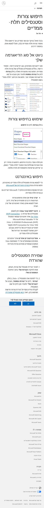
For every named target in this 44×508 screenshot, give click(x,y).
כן (28, 303)
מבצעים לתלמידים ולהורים (34, 382)
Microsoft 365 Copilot (35, 418)
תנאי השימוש (18, 500)
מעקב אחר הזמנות (36, 349)
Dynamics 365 (37, 407)
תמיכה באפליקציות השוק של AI (32, 440)
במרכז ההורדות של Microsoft (17, 185)
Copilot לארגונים (36, 315)
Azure (39, 404)
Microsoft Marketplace (34, 448)
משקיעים (38, 481)
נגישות (26, 504)
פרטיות (26, 500)
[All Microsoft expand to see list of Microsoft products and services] (41, 3)
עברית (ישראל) (34, 488)
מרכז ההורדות (37, 341)
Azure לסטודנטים (36, 385)
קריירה (39, 470)
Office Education (36, 374)
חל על (38, 33)
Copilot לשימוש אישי (35, 319)
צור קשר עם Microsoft (35, 500)
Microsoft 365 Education (34, 370)
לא (15, 303)
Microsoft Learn (36, 437)
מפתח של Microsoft (35, 433)
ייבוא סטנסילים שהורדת (15, 292)
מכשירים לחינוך (37, 363)
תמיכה (39, 8)
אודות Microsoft (36, 474)
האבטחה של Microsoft (35, 400)
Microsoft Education (35, 359)
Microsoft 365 (37, 323)
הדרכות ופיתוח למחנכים (34, 378)
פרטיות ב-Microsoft (35, 477)
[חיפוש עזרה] (36, 3)
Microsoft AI (37, 396)
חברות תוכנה (37, 455)
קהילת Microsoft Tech (35, 444)
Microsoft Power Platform (34, 452)
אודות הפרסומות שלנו (35, 504)
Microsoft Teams (36, 422)
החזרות (39, 345)
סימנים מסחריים (8, 500)
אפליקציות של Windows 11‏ (33, 327)
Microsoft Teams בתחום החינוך (32, 367)
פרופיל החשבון (37, 337)
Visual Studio (37, 459)
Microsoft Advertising (35, 415)
